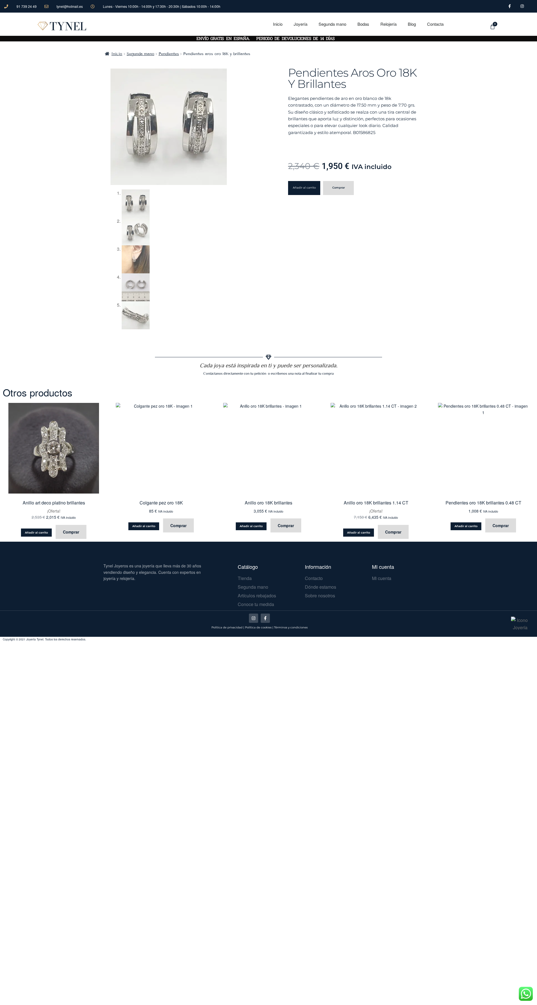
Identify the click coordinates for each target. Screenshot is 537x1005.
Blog (412, 24)
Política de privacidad (226, 627)
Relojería (388, 24)
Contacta (435, 24)
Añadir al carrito (304, 187)
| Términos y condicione (289, 627)
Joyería (300, 24)
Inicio (277, 24)
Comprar (338, 187)
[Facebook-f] (265, 618)
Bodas (363, 24)
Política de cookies (258, 627)
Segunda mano (332, 24)
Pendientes (169, 53)
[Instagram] (253, 618)
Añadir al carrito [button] (36, 532)
